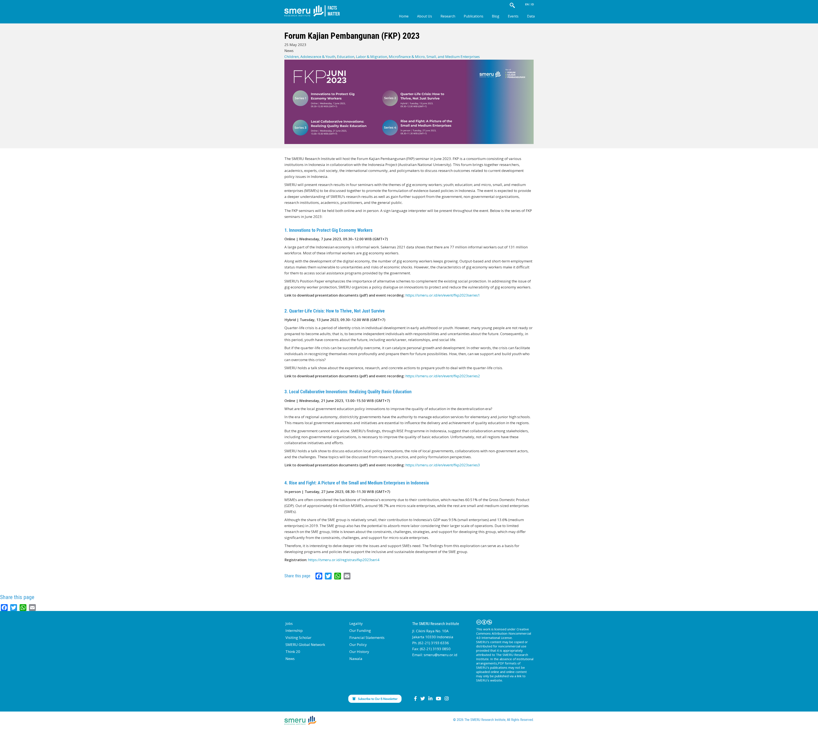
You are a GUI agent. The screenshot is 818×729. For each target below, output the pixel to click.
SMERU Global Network (305, 644)
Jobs (289, 623)
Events (513, 16)
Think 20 (292, 651)
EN (527, 4)
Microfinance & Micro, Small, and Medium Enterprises (434, 56)
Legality (356, 623)
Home (404, 16)
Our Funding (360, 630)
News (290, 658)
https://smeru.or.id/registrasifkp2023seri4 (343, 559)
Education (345, 56)
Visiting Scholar (298, 637)
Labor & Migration (371, 56)
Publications (473, 16)
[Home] (315, 7)
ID (532, 4)
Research (448, 16)
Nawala (355, 658)
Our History (359, 651)
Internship (294, 630)
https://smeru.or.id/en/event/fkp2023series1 (442, 295)
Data (531, 16)
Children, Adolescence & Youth (309, 56)
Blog (495, 16)
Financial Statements (367, 637)
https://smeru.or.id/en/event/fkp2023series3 (442, 464)
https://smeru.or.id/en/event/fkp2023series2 (442, 375)
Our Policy (358, 644)
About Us (424, 16)
